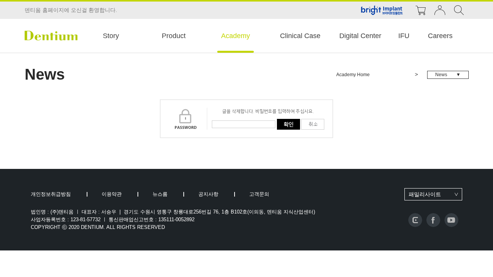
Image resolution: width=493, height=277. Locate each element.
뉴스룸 (160, 194)
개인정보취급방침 (51, 194)
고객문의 (259, 194)
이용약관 (112, 194)
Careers (440, 36)
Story (111, 36)
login (440, 10)
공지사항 (208, 194)
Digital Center (360, 36)
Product (174, 36)
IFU (403, 36)
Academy (235, 36)
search (459, 10)
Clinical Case (300, 36)
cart (420, 10)
